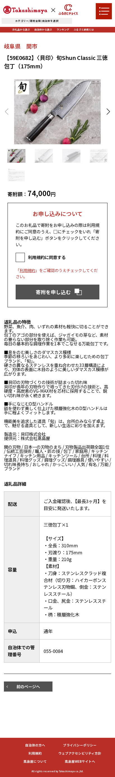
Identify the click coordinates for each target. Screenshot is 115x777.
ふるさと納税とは (84, 29)
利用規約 (27, 270)
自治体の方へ (35, 745)
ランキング (63, 29)
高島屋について (35, 761)
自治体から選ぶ (43, 29)
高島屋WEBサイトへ (80, 761)
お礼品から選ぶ (21, 29)
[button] (108, 112)
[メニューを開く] (104, 11)
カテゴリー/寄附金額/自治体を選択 (37, 21)
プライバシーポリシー (80, 745)
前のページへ (28, 686)
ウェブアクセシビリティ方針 (79, 753)
